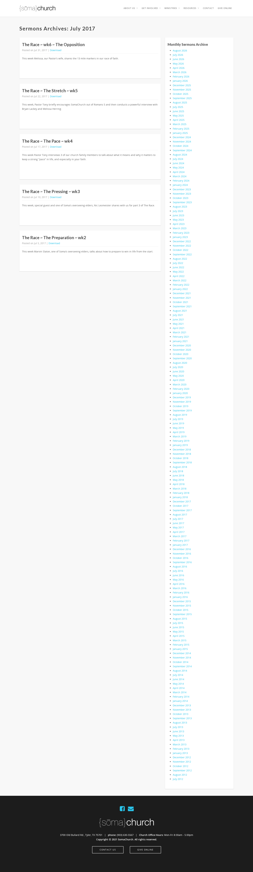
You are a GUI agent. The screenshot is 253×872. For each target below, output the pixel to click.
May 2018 (178, 479)
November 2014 (182, 657)
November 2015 (182, 605)
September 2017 (182, 510)
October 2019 (180, 406)
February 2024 (181, 180)
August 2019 (180, 414)
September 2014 (182, 666)
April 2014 (179, 688)
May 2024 (178, 167)
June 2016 (178, 575)
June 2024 (178, 163)
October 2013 (180, 714)
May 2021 (178, 323)
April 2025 (179, 119)
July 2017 (178, 518)
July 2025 (178, 107)
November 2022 (182, 245)
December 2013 (182, 705)
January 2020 (180, 393)
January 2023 (180, 237)
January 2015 (180, 649)
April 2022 (179, 276)
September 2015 (182, 614)
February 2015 (181, 644)
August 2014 (180, 670)
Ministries (171, 8)
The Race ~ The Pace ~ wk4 (47, 141)
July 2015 (178, 623)
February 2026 (181, 76)
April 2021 (179, 328)
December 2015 (182, 601)
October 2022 (180, 250)
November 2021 (182, 297)
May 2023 (178, 219)
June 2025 (178, 111)
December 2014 (182, 653)
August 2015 (180, 618)
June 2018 (178, 475)
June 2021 (178, 319)
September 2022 (182, 254)
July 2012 (178, 779)
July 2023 (178, 211)
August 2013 (180, 722)
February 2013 (181, 748)
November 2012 (182, 761)
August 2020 (180, 362)
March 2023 (179, 228)
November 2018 (182, 453)
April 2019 (179, 432)
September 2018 (182, 462)
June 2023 (178, 215)
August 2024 (180, 154)
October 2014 (180, 662)
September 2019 (182, 410)
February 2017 (181, 540)
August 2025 (180, 102)
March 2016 (179, 588)
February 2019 (181, 440)
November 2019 (182, 401)
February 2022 (181, 284)
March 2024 (179, 176)
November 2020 (182, 349)
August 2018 (180, 467)
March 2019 (179, 436)
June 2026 (178, 59)
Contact (208, 8)
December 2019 (182, 397)
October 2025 (180, 93)
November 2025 (182, 89)
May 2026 (178, 63)
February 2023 (181, 232)
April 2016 (179, 584)
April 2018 (179, 484)
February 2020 (181, 388)
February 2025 (181, 128)
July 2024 (178, 159)
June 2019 (178, 423)
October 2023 (180, 198)
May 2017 (178, 527)
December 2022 (182, 241)
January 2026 (180, 80)
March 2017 (179, 536)
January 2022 (180, 289)
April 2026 (179, 68)
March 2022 (179, 280)
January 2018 (180, 497)
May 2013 (178, 735)
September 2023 (182, 202)
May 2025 (178, 115)
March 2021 (179, 332)
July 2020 (178, 367)
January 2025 (180, 133)
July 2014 (178, 675)
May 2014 (178, 683)
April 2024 (179, 172)
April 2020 (179, 380)
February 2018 (181, 493)
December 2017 (182, 501)
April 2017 (179, 532)
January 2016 (180, 597)
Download (55, 50)
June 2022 (178, 267)
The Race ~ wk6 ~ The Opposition (53, 44)
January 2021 (180, 341)
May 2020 (178, 375)
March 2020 (179, 384)
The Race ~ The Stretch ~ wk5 (50, 90)
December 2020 (182, 345)
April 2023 (179, 224)
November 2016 (182, 553)
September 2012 (182, 770)
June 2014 (178, 679)
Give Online (225, 8)
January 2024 (180, 185)
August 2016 (180, 566)
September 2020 (182, 358)
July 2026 (178, 54)
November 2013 (182, 709)
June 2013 (178, 731)
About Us (129, 8)
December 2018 (182, 449)
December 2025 (182, 85)
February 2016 (181, 592)
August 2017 (180, 514)
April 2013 (179, 740)
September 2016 (182, 562)
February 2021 (181, 336)
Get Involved (150, 8)
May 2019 (178, 427)
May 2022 (178, 271)
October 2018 (180, 458)
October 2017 (180, 505)
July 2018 (178, 471)
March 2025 (179, 124)
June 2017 (178, 523)
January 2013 (180, 753)
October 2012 (180, 766)
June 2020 (178, 371)
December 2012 (182, 757)
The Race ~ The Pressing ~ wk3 (51, 191)
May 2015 (178, 631)
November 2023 (182, 193)
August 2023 (180, 206)
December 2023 (182, 189)
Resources (190, 8)
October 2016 (180, 558)
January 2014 (180, 701)
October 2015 (180, 610)
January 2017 (180, 544)
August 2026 (180, 50)
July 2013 (178, 727)
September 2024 (182, 150)
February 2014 (181, 696)
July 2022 (178, 263)
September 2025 (182, 98)
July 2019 (178, 419)
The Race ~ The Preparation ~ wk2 (54, 237)
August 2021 (180, 310)
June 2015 (178, 627)
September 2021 (182, 306)
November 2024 (182, 141)
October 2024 (180, 145)
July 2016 (178, 570)
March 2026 (179, 72)
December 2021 (182, 293)
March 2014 (179, 692)
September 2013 (182, 718)
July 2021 (178, 315)
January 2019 (180, 445)
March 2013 (179, 744)
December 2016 (182, 549)
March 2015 (179, 640)
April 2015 (179, 635)
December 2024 (182, 137)
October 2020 (180, 354)
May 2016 (178, 579)
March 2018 (179, 488)
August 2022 (180, 258)
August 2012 (180, 774)
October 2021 (180, 302)
